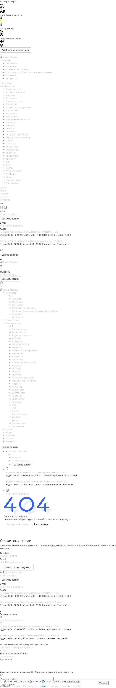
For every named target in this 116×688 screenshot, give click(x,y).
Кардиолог (11, 113)
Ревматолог (12, 146)
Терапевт (11, 152)
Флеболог (11, 173)
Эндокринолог (13, 180)
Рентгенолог (12, 149)
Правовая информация (18, 69)
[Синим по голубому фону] (1, 25)
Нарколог (11, 122)
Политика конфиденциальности (16, 647)
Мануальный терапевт (18, 119)
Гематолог (11, 104)
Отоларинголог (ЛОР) (17, 134)
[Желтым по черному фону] (1, 21)
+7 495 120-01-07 (8, 214)
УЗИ (8, 164)
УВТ (8, 161)
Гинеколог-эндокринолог (19, 107)
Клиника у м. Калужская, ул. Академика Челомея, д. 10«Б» (30, 231)
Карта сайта (6, 650)
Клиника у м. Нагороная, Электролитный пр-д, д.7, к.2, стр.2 (31, 240)
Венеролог (11, 98)
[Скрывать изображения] (1, 35)
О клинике (11, 63)
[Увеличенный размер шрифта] (2, 11)
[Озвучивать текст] (2, 42)
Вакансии (11, 75)
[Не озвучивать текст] (1, 45)
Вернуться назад (17, 524)
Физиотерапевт (14, 170)
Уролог (9, 167)
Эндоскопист (12, 183)
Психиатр (11, 143)
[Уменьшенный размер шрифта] (1, 4)
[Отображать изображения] (1, 31)
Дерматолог (12, 110)
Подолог (10, 140)
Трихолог (11, 158)
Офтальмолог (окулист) (18, 137)
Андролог (11, 95)
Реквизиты (11, 78)
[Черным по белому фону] (1, 18)
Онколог (10, 128)
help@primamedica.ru (11, 225)
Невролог (11, 125)
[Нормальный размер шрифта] (2, 7)
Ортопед (10, 131)
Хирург (9, 177)
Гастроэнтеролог (15, 101)
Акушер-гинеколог (15, 92)
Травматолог (12, 155)
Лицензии (11, 66)
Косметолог (12, 116)
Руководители (13, 89)
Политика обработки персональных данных (29, 72)
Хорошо (103, 683)
